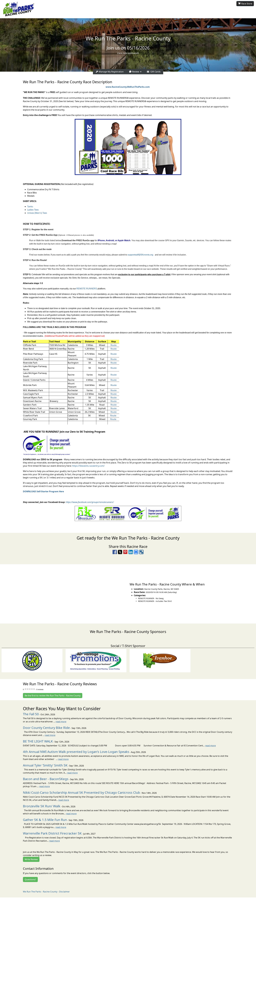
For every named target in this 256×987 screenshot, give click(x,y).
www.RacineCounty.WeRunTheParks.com (128, 86)
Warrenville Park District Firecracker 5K (52, 833)
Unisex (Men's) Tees (37, 212)
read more (61, 721)
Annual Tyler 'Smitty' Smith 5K (45, 765)
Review (135, 71)
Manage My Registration (111, 71)
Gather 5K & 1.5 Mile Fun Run (45, 819)
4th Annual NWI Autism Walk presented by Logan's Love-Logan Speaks (76, 751)
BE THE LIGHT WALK (38, 741)
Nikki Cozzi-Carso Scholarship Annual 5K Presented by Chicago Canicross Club (81, 792)
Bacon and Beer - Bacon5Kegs (45, 779)
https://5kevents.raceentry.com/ (88, 465)
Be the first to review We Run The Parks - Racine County (53, 695)
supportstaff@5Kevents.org (140, 255)
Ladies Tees (33, 209)
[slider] (29, 689)
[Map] (64, 592)
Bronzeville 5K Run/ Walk (41, 806)
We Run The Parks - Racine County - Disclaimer (46, 891)
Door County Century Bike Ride (46, 727)
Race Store (246, 3)
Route (114, 345)
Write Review (31, 859)
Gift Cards (155, 71)
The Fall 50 (31, 714)
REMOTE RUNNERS (86, 288)
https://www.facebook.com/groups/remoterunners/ (90, 502)
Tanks (30, 206)
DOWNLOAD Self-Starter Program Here (43, 491)
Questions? (30, 879)
